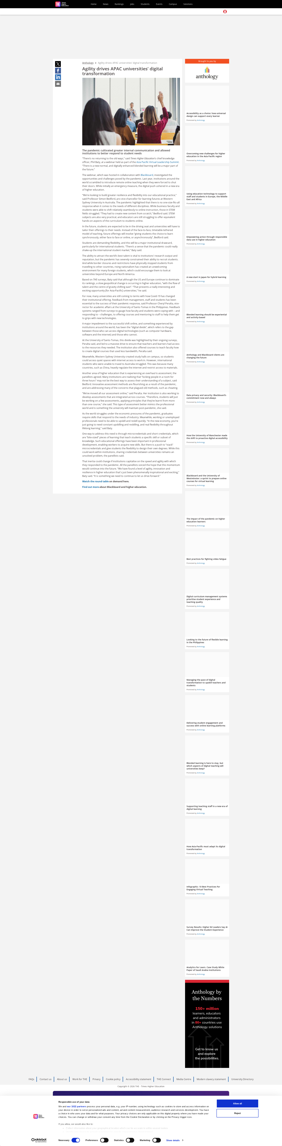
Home (93, 4)
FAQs (31, 1079)
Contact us (46, 1079)
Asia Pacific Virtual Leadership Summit (157, 162)
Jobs (132, 4)
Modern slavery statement (211, 1079)
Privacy (96, 1079)
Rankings (119, 4)
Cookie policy (113, 1079)
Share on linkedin (58, 77)
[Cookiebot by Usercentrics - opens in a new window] (39, 1140)
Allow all (237, 1103)
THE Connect (164, 1079)
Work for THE (79, 1079)
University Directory (242, 1079)
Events (159, 4)
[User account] (225, 11)
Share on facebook (58, 71)
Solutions (188, 4)
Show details (173, 1140)
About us (62, 1079)
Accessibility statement (138, 1079)
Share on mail (58, 84)
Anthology (88, 62)
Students (145, 4)
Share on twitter (58, 64)
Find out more (90, 487)
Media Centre (183, 1079)
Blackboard (147, 175)
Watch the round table (95, 481)
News (105, 4)
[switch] (104, 1140)
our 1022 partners (76, 1106)
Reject (237, 1113)
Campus (173, 4)
